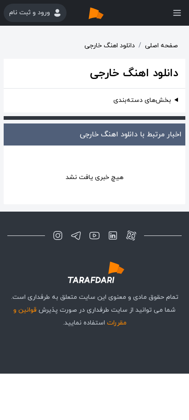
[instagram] (57, 235)
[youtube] (94, 235)
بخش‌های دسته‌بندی (142, 100)
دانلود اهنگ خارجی (109, 45)
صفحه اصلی (161, 45)
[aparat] (131, 235)
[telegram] (76, 235)
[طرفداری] (105, 13)
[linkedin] (112, 235)
